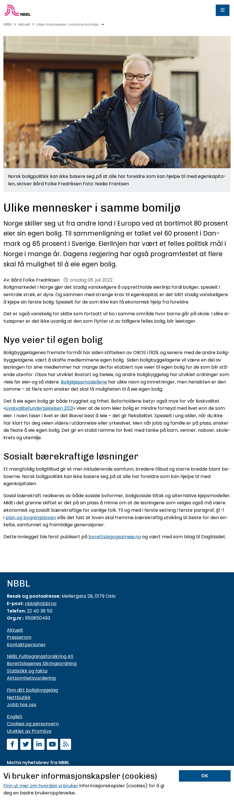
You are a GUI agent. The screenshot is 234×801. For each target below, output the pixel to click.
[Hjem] (18, 10)
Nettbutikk (19, 697)
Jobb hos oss (21, 704)
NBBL (7, 24)
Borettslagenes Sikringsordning (41, 663)
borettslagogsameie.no (114, 536)
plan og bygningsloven (30, 517)
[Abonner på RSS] (65, 745)
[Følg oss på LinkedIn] (39, 745)
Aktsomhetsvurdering (31, 678)
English (14, 716)
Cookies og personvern (33, 723)
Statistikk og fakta (27, 671)
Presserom (19, 637)
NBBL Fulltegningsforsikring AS (40, 656)
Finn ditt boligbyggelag (32, 690)
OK (205, 775)
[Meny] (222, 10)
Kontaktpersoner (26, 644)
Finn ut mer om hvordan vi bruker (40, 785)
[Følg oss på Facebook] (12, 745)
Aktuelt (24, 24)
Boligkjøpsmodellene (84, 382)
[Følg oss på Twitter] (25, 745)
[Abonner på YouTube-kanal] (52, 745)
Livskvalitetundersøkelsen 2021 (39, 408)
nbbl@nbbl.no (41, 603)
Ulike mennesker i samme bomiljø (67, 24)
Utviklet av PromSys (29, 731)
